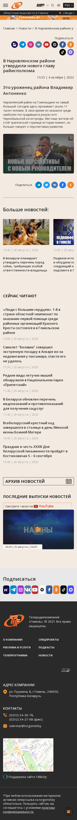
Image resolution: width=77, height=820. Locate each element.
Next (37, 547)
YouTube (46, 506)
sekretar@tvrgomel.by (25, 726)
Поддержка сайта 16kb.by (27, 777)
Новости (24, 28)
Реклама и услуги (17, 647)
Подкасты (46, 647)
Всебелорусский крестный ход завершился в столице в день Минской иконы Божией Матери (35, 427)
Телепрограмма (15, 655)
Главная (9, 28)
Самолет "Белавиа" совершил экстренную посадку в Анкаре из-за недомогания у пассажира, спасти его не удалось (34, 354)
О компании (12, 639)
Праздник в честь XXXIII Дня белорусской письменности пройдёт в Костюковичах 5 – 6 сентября (35, 451)
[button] (69, 232)
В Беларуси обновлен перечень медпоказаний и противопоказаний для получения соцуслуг (33, 404)
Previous (34, 547)
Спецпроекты (49, 639)
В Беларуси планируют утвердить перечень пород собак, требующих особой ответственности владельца (25, 264)
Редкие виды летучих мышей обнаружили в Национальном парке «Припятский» (33, 380)
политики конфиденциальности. (29, 810)
